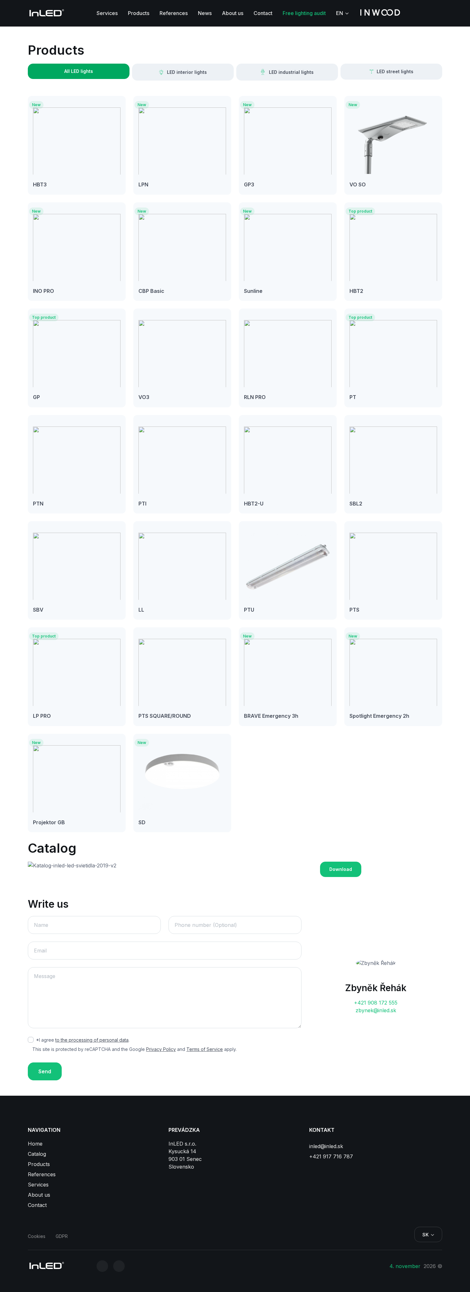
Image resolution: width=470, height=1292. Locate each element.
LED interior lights (187, 72)
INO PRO (43, 291)
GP (36, 397)
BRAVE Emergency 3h (271, 716)
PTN (38, 503)
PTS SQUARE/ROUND (164, 716)
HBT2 (356, 291)
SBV (38, 610)
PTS (354, 610)
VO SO (357, 184)
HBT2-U (253, 503)
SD (141, 822)
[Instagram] (102, 1266)
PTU (249, 610)
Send (44, 1071)
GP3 (249, 184)
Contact (263, 13)
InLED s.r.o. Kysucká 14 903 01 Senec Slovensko (185, 1155)
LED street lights (395, 71)
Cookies (36, 1236)
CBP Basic (151, 291)
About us (232, 13)
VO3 (143, 397)
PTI (142, 503)
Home (35, 1143)
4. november (405, 1266)
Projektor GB (49, 822)
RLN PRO (255, 397)
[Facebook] (119, 1266)
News (205, 13)
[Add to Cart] (48, 184)
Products (138, 13)
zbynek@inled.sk (376, 1010)
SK (425, 1234)
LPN (143, 184)
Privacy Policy (161, 1049)
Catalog (37, 1154)
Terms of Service (204, 1049)
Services (107, 13)
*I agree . (82, 1040)
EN (339, 13)
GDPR (62, 1236)
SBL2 (355, 503)
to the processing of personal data (92, 1040)
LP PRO (42, 716)
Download (340, 869)
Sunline (253, 291)
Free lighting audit (304, 13)
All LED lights (78, 71)
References (174, 13)
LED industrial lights (291, 72)
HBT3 (40, 184)
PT (352, 397)
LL (141, 610)
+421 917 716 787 (331, 1156)
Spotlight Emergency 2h (379, 716)
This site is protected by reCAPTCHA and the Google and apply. (134, 1049)
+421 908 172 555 (375, 1002)
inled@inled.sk (326, 1146)
